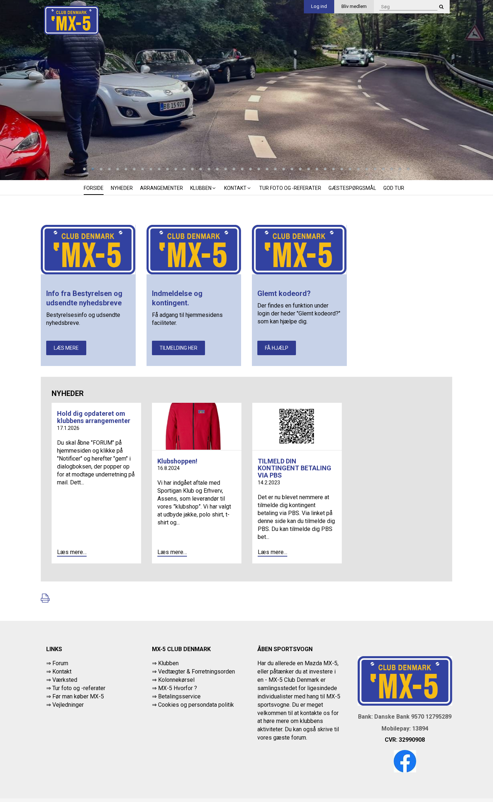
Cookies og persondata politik (196, 704)
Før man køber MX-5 (78, 696)
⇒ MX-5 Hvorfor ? (174, 688)
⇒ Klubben (165, 663)
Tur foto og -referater (290, 188)
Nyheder (122, 188)
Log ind (319, 6)
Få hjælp (276, 348)
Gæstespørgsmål (352, 188)
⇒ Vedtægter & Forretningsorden (193, 671)
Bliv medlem (354, 6)
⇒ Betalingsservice (176, 696)
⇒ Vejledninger (65, 704)
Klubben (200, 188)
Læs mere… (72, 552)
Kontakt (235, 188)
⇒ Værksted (61, 679)
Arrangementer (161, 188)
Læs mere (66, 348)
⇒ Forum (57, 663)
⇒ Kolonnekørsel (173, 679)
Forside (94, 188)
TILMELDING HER (178, 348)
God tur (393, 188)
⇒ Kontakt (58, 671)
